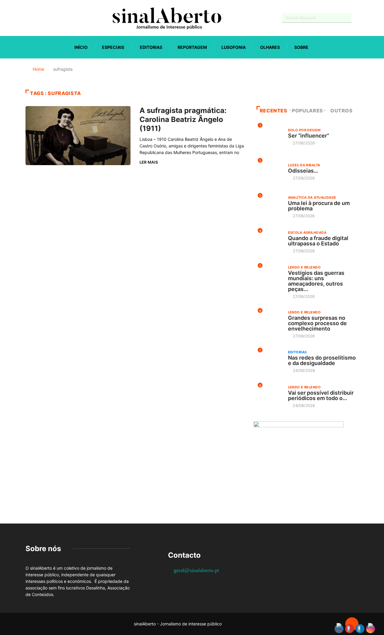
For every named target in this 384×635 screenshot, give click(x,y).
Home (38, 69)
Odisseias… (303, 171)
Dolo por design (304, 130)
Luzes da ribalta (304, 165)
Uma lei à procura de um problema (319, 206)
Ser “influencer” (308, 135)
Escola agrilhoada (307, 232)
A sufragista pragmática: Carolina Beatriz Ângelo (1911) (183, 119)
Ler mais (149, 162)
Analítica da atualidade (312, 197)
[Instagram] (48, 17)
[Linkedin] (58, 17)
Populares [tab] (307, 111)
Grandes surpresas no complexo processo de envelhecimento (317, 323)
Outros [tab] (341, 111)
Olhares (270, 47)
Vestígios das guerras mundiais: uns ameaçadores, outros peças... (316, 281)
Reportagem (192, 47)
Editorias (151, 47)
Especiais (113, 47)
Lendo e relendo (304, 267)
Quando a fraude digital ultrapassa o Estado (318, 241)
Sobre (301, 47)
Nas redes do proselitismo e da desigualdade (322, 360)
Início (81, 47)
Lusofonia (233, 47)
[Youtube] (37, 17)
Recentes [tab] (273, 111)
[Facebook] (27, 18)
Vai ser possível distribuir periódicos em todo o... (321, 395)
